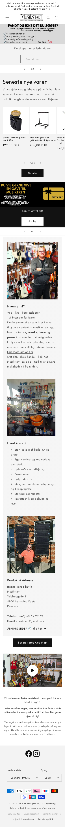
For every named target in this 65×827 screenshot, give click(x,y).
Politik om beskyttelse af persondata (37, 808)
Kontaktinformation (52, 813)
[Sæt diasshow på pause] (61, 69)
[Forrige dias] (25, 69)
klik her (33, 221)
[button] (7, 18)
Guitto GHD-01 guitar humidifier (14, 139)
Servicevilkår (14, 813)
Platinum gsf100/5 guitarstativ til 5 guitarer (43, 139)
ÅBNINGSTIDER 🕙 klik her (24, 629)
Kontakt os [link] (32, 59)
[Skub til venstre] (25, 163)
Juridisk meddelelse (24, 819)
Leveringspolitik (31, 813)
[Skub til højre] (40, 163)
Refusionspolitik (45, 819)
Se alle (32, 173)
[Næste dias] (40, 69)
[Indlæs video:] (32, 670)
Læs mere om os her (20, 352)
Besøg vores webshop (32, 643)
